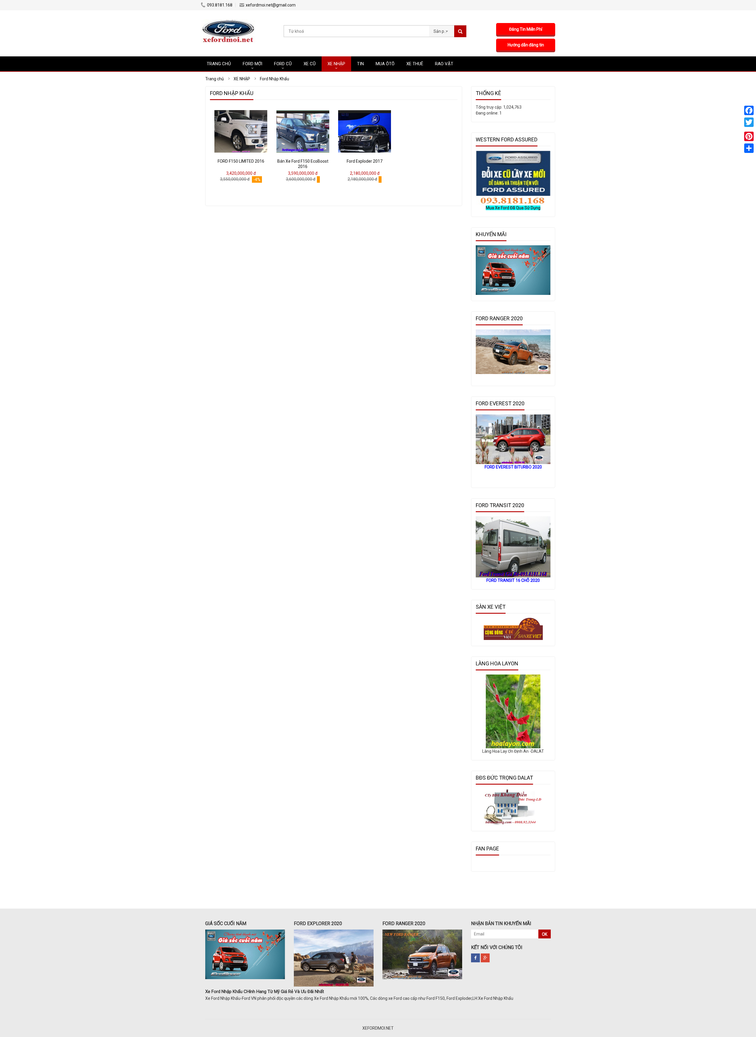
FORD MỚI (252, 63)
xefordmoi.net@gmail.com (271, 5)
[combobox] (441, 29)
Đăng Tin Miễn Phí (525, 29)
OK (544, 934)
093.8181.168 (219, 5)
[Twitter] (749, 122)
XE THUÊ (414, 63)
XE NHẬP (336, 63)
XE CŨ (310, 63)
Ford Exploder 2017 (364, 161)
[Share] (749, 148)
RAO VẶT (444, 63)
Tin (360, 63)
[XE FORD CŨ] (228, 22)
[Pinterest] (749, 136)
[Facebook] (749, 110)
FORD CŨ (283, 63)
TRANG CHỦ (219, 63)
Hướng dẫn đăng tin (526, 45)
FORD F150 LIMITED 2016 (241, 161)
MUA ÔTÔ (385, 63)
